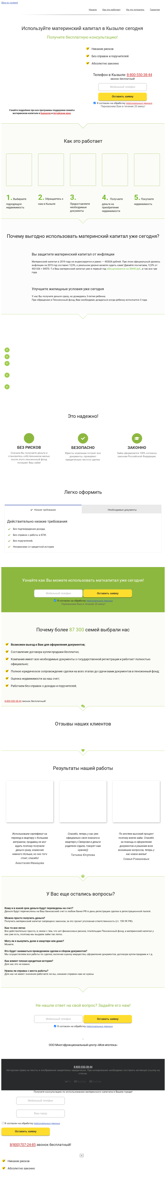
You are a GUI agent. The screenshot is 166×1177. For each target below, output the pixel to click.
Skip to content (9, 2)
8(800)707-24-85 (23, 1145)
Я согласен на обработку (124, 103)
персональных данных (139, 103)
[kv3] (37, 781)
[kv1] (90, 781)
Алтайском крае (62, 113)
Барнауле (46, 113)
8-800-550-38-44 (139, 75)
